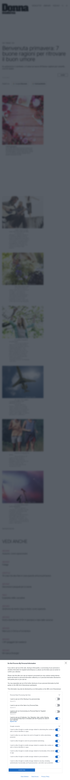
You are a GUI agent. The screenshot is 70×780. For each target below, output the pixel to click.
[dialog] (35, 720)
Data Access (35, 776)
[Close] (66, 663)
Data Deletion (25, 776)
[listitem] (35, 695)
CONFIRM (22, 770)
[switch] (57, 699)
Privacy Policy (45, 776)
